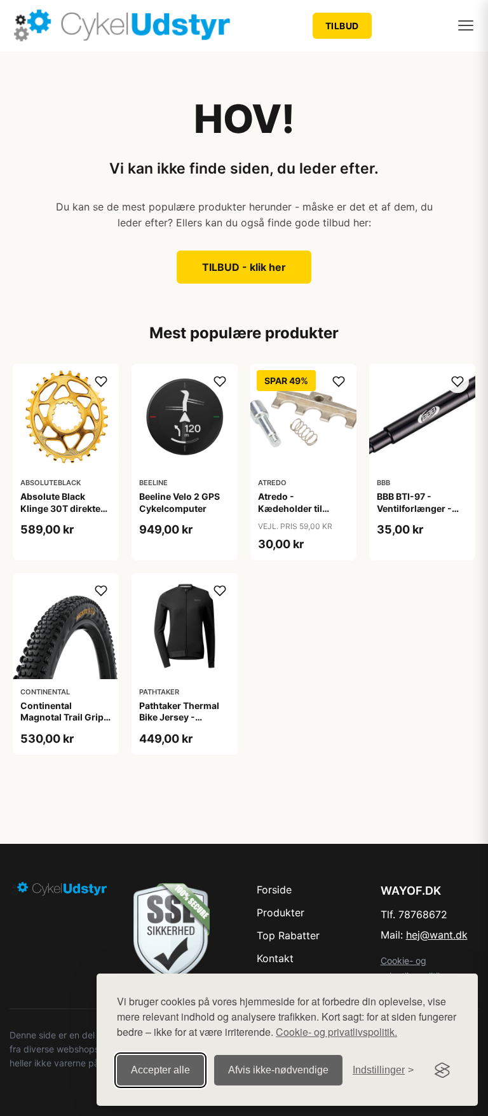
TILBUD (342, 25)
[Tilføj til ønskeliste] (101, 381)
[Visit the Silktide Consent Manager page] (442, 1070)
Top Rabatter (288, 935)
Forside (274, 889)
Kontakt (275, 958)
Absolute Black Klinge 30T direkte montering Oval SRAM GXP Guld (60, 514)
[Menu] (465, 25)
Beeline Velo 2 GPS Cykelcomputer (179, 502)
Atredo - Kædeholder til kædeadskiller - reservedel (292, 514)
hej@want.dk (437, 934)
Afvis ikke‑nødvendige (278, 1069)
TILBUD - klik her (244, 267)
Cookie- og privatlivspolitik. (336, 1031)
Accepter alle (160, 1069)
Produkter (280, 912)
